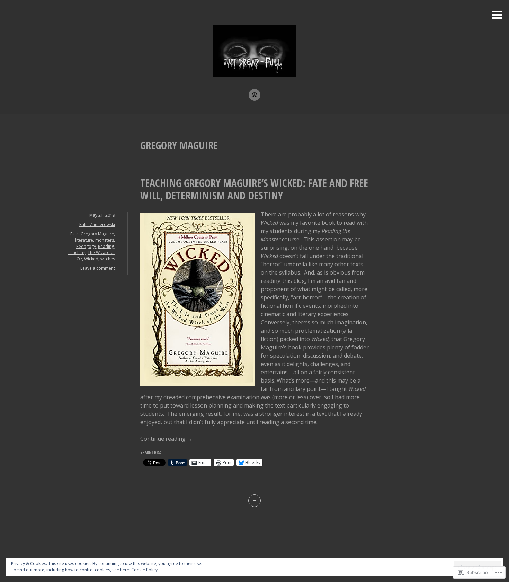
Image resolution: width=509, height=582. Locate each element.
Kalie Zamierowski (97, 224)
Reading (106, 246)
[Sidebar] (497, 15)
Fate (74, 234)
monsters (104, 240)
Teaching (77, 253)
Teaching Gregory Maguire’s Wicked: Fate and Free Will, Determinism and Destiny (254, 189)
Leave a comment (97, 268)
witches (107, 259)
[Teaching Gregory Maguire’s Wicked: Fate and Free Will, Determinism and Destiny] (254, 500)
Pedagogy (86, 246)
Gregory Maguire (97, 234)
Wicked (91, 259)
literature (84, 240)
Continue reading (166, 438)
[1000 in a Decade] (254, 95)
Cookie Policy (144, 570)
